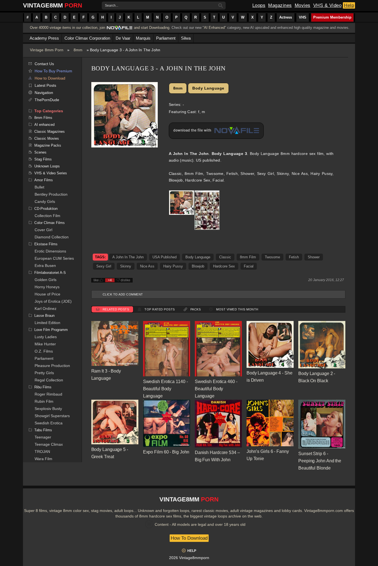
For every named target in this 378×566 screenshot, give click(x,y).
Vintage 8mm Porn (46, 50)
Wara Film (43, 459)
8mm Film (248, 257)
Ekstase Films (46, 244)
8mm (78, 50)
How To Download (189, 538)
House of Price (47, 294)
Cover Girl (43, 230)
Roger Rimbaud (48, 394)
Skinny (125, 266)
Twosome (272, 257)
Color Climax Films (49, 223)
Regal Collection (49, 380)
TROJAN (42, 451)
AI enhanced (44, 125)
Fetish (294, 257)
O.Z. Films (44, 351)
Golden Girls (45, 279)
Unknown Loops (47, 166)
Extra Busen (45, 265)
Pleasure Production (52, 365)
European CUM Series (54, 258)
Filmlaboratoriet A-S (50, 273)
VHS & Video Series (50, 173)
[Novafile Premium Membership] (119, 29)
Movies (302, 5)
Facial (248, 266)
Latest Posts (45, 85)
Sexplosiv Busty (48, 408)
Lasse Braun (44, 315)
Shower (314, 257)
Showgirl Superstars (52, 416)
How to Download (50, 78)
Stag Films (43, 159)
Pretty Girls (44, 373)
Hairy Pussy (173, 266)
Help (349, 5)
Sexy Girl (103, 266)
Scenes (40, 152)
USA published (164, 257)
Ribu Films (42, 387)
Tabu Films (43, 430)
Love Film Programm (51, 330)
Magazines (280, 5)
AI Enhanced (214, 28)
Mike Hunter (45, 344)
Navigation (44, 92)
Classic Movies (46, 138)
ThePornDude (47, 100)
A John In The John (128, 257)
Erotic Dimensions (50, 251)
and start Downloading (151, 28)
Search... (111, 5)
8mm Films (43, 118)
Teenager (43, 437)
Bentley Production (51, 194)
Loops (259, 5)
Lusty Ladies (46, 337)
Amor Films (43, 180)
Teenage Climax (49, 444)
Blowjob (198, 266)
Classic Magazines (49, 131)
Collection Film (47, 215)
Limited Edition (47, 322)
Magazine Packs (47, 145)
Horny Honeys (47, 287)
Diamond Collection (52, 237)
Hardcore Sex (224, 266)
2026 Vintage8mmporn (189, 557)
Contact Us (44, 64)
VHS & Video (327, 5)
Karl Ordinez (45, 308)
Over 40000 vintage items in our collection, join (67, 28)
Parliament (44, 358)
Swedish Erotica (49, 423)
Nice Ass (147, 266)
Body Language (208, 88)
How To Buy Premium (53, 71)
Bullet (39, 187)
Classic (225, 257)
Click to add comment (123, 294)
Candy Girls (45, 201)
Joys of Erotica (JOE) (53, 301)
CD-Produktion (46, 208)
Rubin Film (44, 401)
